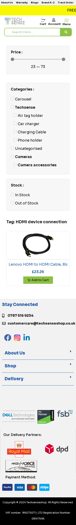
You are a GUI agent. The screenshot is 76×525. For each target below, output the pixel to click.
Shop (10, 366)
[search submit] (66, 32)
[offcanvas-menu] (66, 20)
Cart (43, 24)
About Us (15, 353)
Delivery (14, 379)
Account (54, 24)
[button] (38, 353)
